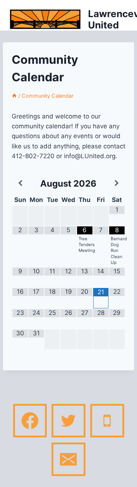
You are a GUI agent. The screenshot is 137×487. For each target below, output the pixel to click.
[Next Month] (117, 183)
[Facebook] (30, 420)
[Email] (68, 459)
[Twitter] (68, 420)
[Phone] (107, 420)
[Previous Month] (20, 183)
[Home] (14, 96)
